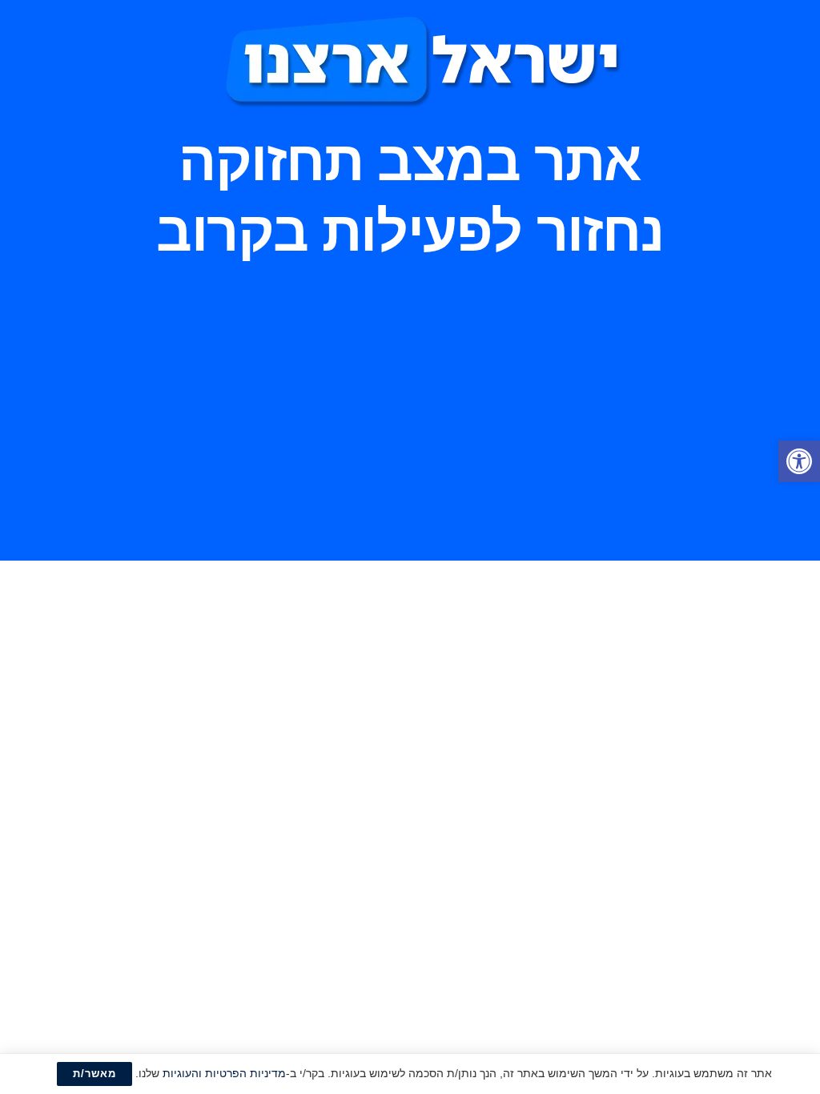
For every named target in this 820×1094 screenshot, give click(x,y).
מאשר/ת (94, 1074)
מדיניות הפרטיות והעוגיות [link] (224, 1073)
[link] (799, 461)
